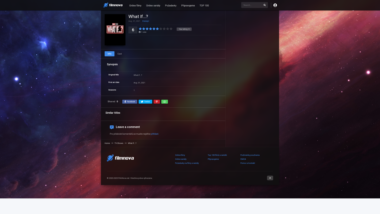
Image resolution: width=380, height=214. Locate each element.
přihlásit (154, 134)
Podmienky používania (250, 155)
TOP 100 (204, 5)
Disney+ (145, 21)
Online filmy (135, 5)
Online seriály (153, 5)
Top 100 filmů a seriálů (217, 155)
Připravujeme (188, 5)
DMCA (243, 159)
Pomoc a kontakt (247, 163)
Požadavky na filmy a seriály (187, 163)
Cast (119, 54)
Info (109, 54)
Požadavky (170, 5)
